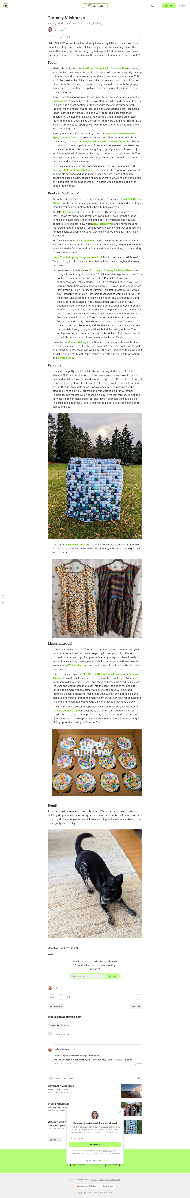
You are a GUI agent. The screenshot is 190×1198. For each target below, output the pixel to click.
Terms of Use (107, 1150)
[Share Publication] (158, 5)
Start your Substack (88, 1186)
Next (134, 1006)
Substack (82, 1192)
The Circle (67, 212)
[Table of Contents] (3, 599)
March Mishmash (59, 1103)
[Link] (44, 62)
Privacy (94, 1179)
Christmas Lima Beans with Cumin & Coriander (102, 141)
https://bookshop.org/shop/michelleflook (77, 257)
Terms (101, 1179)
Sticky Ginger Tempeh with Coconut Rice (102, 68)
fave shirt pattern (74, 544)
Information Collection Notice (94, 1153)
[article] (95, 1091)
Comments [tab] (54, 1025)
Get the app (107, 1186)
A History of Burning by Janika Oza (110, 270)
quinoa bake (60, 101)
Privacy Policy (114, 1153)
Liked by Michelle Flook (64, 1052)
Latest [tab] (57, 1078)
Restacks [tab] (65, 1025)
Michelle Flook (60, 28)
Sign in (182, 5)
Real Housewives (103, 223)
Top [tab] (51, 1078)
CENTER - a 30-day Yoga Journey (102, 674)
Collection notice (112, 1179)
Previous (58, 1006)
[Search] (152, 5)
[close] (120, 1112)
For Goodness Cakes (68, 710)
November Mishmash (61, 1085)
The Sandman (83, 240)
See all (53, 1139)
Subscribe (168, 5)
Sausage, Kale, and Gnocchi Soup (72, 170)
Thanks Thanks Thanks (58, 1089)
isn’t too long (65, 357)
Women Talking (77, 342)
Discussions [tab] (68, 1078)
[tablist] (59, 1025)
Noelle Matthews (61, 1049)
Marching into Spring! (57, 1107)
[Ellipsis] (141, 1049)
